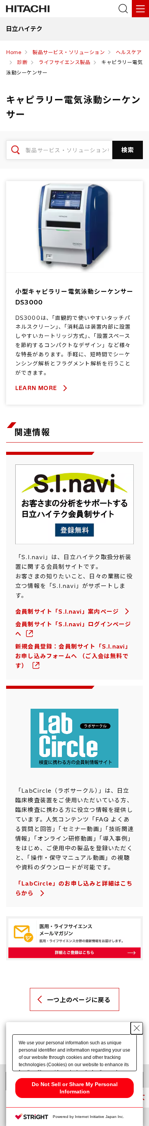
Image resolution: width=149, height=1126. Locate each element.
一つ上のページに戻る (78, 1000)
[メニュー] (140, 8)
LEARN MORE (37, 388)
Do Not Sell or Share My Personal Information (75, 1088)
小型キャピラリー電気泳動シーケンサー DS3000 (74, 297)
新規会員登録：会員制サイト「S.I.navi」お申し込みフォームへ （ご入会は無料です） (73, 656)
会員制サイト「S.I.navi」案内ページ (68, 611)
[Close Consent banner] (137, 1028)
